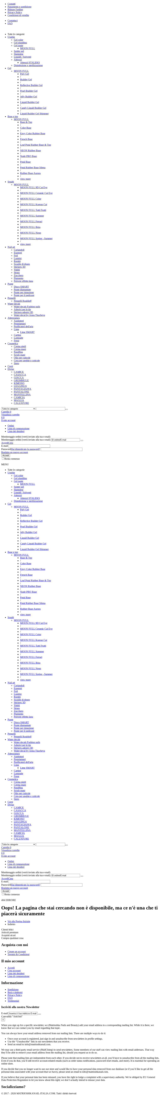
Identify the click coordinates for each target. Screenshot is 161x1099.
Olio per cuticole (22, 357)
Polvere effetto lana (23, 281)
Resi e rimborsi (15, 992)
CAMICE (19, 372)
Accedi (4, 442)
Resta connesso (12, 458)
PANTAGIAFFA (22, 389)
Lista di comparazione (18, 428)
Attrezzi (18, 59)
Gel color (18, 39)
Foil (16, 255)
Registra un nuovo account (14, 452)
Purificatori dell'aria (23, 326)
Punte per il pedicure (24, 295)
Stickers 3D (19, 267)
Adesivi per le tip (22, 309)
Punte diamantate (22, 289)
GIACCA (19, 377)
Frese (16, 340)
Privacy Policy (15, 995)
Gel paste (18, 45)
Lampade (18, 337)
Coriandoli (19, 249)
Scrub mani (19, 355)
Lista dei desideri (16, 431)
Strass (17, 272)
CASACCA (20, 374)
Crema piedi (20, 346)
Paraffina (18, 352)
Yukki (17, 269)
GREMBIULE (21, 380)
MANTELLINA (22, 394)
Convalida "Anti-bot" (12, 1016)
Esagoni (18, 252)
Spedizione (13, 989)
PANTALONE (21, 391)
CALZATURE (21, 403)
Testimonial (13, 1001)
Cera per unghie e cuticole (27, 360)
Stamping (18, 54)
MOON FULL (21, 71)
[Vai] (82, 440)
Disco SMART (21, 286)
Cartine (17, 335)
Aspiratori (19, 320)
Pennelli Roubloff (22, 301)
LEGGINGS (20, 386)
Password (6, 449)
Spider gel (19, 51)
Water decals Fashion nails (27, 306)
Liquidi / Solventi (22, 57)
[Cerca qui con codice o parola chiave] (66, 409)
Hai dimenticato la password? (25, 449)
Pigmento (18, 278)
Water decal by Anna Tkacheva (29, 315)
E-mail (4, 445)
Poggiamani (20, 323)
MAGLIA (19, 400)
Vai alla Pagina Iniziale (19, 921)
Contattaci (13, 20)
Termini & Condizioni (18, 954)
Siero (16, 363)
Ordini (11, 425)
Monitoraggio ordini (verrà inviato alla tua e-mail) (25, 439)
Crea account (14, 970)
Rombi (17, 261)
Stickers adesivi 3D (23, 312)
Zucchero (18, 275)
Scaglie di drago (22, 264)
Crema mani (20, 349)
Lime (16, 329)
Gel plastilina (20, 42)
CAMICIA (19, 397)
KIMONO (19, 383)
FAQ (10, 23)
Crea (10, 442)
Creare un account (17, 951)
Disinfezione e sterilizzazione (28, 65)
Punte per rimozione (24, 292)
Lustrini (18, 258)
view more (25, 179)
